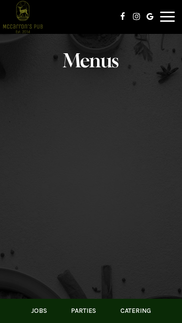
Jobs (39, 311)
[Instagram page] (136, 16)
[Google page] (150, 16)
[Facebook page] (123, 16)
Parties (83, 311)
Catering (135, 311)
